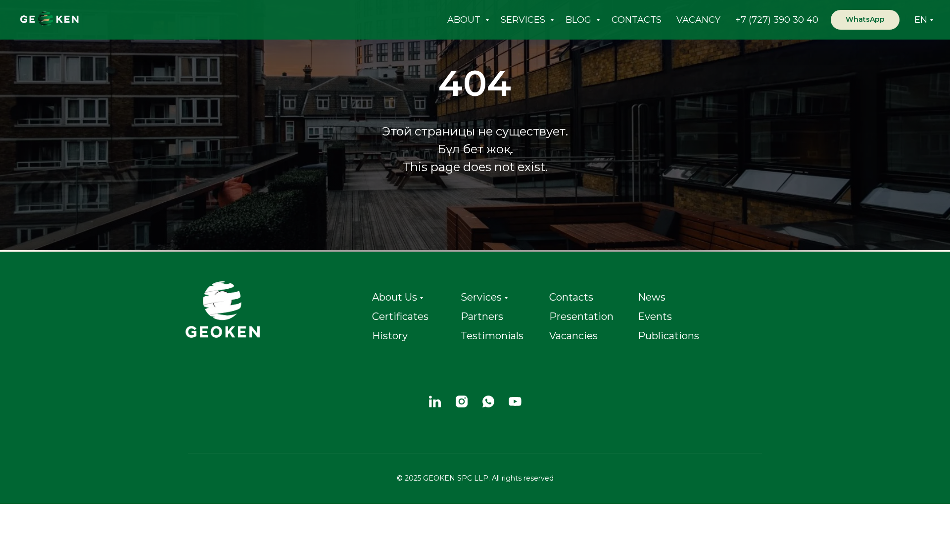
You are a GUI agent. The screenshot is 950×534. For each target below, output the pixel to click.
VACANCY (698, 19)
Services (481, 297)
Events (655, 316)
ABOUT (465, 19)
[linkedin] (435, 401)
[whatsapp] (488, 401)
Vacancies (573, 336)
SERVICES (524, 19)
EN (920, 19)
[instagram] (461, 401)
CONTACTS (637, 19)
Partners (482, 316)
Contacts (571, 297)
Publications (668, 336)
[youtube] (515, 401)
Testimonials (492, 336)
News (651, 297)
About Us (394, 297)
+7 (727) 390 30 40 (776, 19)
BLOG (580, 19)
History (390, 336)
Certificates (400, 316)
